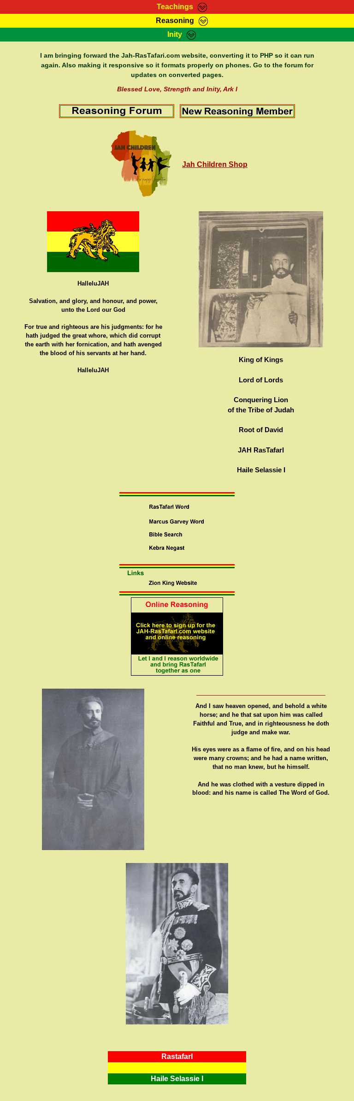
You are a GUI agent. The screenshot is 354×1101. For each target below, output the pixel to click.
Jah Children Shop (215, 164)
